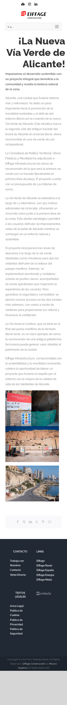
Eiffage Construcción (34, 663)
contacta (45, 593)
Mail (42, 7)
